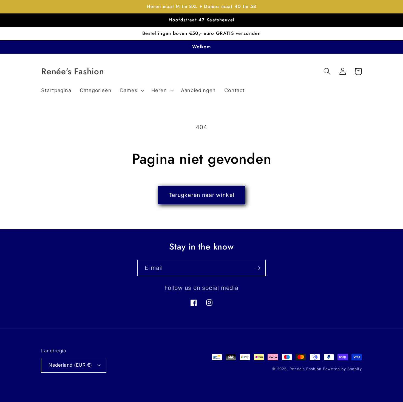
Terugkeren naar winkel (202, 195)
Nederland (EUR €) (70, 365)
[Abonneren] (257, 268)
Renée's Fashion (306, 369)
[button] (131, 90)
